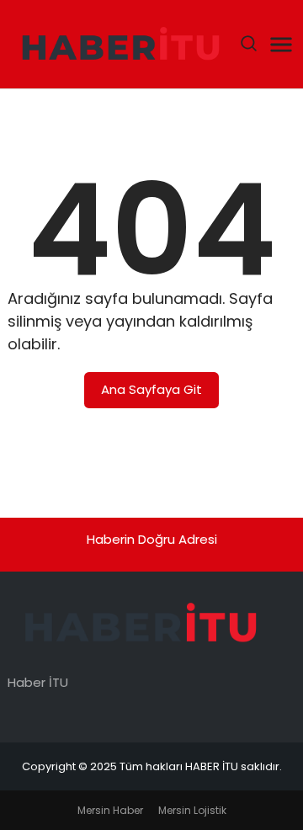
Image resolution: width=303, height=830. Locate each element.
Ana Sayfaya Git (151, 389)
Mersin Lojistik (192, 810)
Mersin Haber (110, 810)
